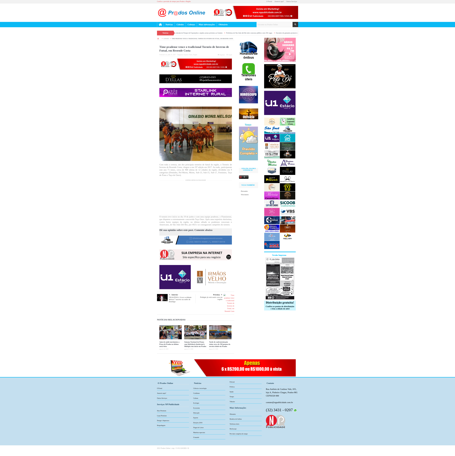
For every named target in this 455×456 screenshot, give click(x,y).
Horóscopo (233, 429)
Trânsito (232, 401)
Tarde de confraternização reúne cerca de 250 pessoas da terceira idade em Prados (219, 344)
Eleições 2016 (197, 423)
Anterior (174, 295)
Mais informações (207, 24)
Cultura (195, 398)
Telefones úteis (234, 424)
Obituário (223, 24)
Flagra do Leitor (198, 427)
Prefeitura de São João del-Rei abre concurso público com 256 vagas (211, 33)
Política (232, 387)
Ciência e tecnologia (200, 388)
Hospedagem (161, 425)
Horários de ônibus (236, 419)
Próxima (216, 295)
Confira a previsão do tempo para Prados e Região (174, 1)
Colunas (191, 24)
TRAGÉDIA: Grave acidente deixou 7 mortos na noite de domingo (180, 299)
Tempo (232, 397)
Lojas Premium (162, 416)
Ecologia (196, 403)
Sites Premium (161, 411)
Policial (232, 382)
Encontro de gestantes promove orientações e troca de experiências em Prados (264, 33)
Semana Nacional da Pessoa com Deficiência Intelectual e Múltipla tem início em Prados (195, 344)
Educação (196, 413)
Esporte (186, 55)
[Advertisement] (195, 198)
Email (230, 55)
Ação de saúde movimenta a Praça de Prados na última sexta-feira (169, 344)
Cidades (180, 24)
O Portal (269, 1)
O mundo (196, 437)
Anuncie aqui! (279, 1)
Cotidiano (196, 393)
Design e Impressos (163, 420)
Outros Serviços (291, 1)
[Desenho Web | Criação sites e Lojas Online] (275, 421)
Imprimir (222, 55)
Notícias (169, 24)
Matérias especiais (199, 432)
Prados (191, 55)
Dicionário (244, 191)
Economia (196, 408)
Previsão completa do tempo (239, 434)
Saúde (232, 392)
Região (195, 55)
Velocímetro (245, 194)
